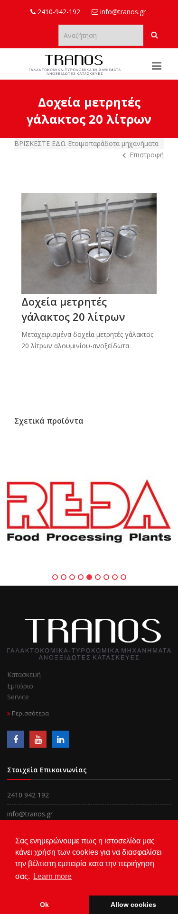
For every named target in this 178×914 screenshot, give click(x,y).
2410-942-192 (58, 11)
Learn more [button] (52, 876)
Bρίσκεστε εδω (41, 143)
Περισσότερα (29, 713)
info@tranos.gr (122, 11)
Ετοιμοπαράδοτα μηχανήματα (113, 143)
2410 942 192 (28, 794)
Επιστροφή (147, 154)
